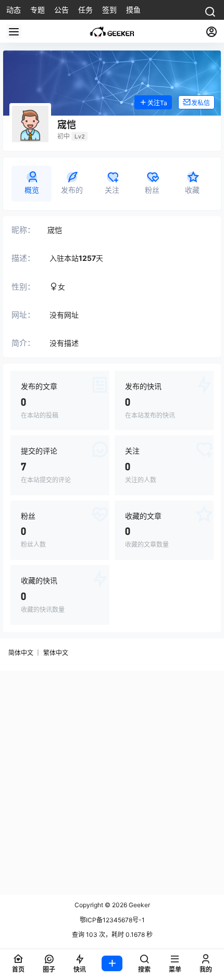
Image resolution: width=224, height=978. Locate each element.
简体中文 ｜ (24, 653)
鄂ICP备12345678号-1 (112, 920)
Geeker (138, 905)
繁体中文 (55, 653)
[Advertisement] (112, 783)
